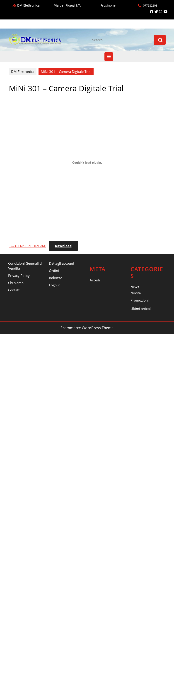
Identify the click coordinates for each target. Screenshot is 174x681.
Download (63, 246)
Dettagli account (61, 263)
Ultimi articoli (141, 308)
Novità (135, 293)
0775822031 (151, 5)
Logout (54, 285)
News (134, 287)
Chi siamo (16, 283)
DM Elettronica (22, 71)
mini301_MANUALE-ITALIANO (27, 246)
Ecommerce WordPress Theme (87, 327)
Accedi (95, 280)
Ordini (54, 270)
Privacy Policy (19, 275)
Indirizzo (55, 278)
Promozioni (139, 300)
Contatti (14, 290)
